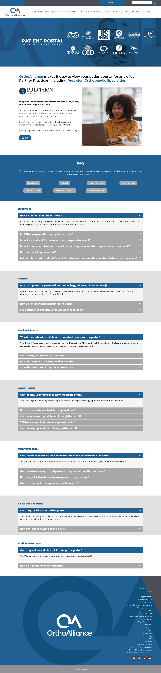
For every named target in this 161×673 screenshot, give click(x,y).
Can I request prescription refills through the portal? (51, 550)
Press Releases (146, 633)
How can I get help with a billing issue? (42, 528)
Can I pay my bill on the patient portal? (43, 510)
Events (149, 639)
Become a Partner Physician (65, 12)
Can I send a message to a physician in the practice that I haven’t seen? (62, 471)
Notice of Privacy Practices (141, 647)
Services (149, 594)
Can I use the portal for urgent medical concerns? (49, 483)
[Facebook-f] (145, 658)
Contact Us (148, 642)
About (107, 12)
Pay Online (112, 2)
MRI (150, 611)
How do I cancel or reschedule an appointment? (48, 410)
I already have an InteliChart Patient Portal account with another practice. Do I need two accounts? (78, 258)
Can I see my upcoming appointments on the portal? (51, 394)
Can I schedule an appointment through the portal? (50, 416)
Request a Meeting (145, 622)
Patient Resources (145, 599)
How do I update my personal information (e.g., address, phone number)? (63, 285)
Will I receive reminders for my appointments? (47, 422)
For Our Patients (41, 12)
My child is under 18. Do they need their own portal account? (55, 240)
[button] (80, 215)
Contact (136, 12)
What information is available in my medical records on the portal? (60, 337)
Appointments (146, 597)
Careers (146, 12)
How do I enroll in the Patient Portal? (41, 215)
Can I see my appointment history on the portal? (48, 428)
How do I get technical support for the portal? (47, 303)
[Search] (154, 2)
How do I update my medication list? (41, 565)
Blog (150, 636)
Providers (148, 591)
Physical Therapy (145, 602)
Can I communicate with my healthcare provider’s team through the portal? (65, 455)
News (115, 12)
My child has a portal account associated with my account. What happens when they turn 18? (75, 246)
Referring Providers (91, 12)
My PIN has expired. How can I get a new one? (46, 234)
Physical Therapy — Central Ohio (139, 605)
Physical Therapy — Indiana (141, 608)
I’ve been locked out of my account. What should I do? (52, 309)
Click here (66, 131)
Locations (125, 12)
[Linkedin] (134, 658)
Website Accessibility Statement (139, 653)
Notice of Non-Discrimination (140, 650)
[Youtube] (150, 658)
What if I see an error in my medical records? (46, 367)
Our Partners (147, 619)
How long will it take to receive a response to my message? (54, 477)
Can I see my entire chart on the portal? (43, 355)
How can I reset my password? (38, 252)
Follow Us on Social (144, 644)
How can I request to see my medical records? (47, 361)
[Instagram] (139, 658)
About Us (148, 625)
